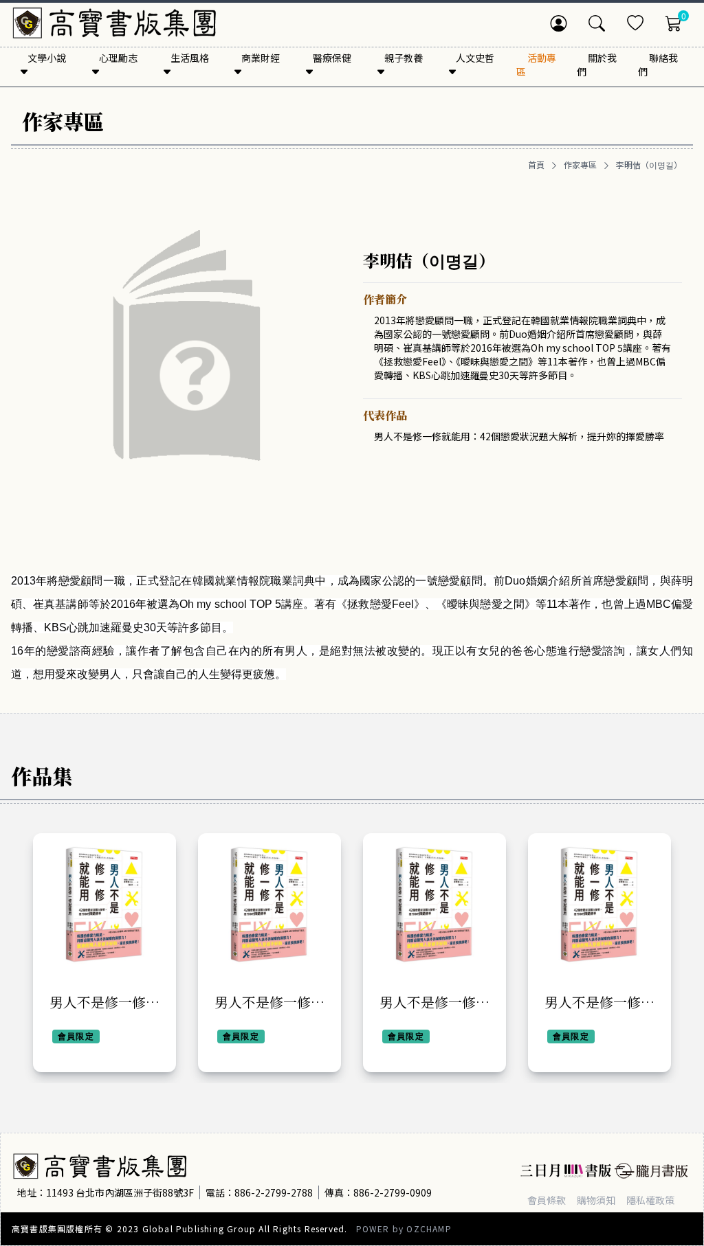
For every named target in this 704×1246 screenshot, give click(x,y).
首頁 (536, 164)
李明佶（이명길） (649, 164)
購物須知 (596, 1200)
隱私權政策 (650, 1200)
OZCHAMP (428, 1228)
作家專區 (580, 164)
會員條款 (546, 1200)
